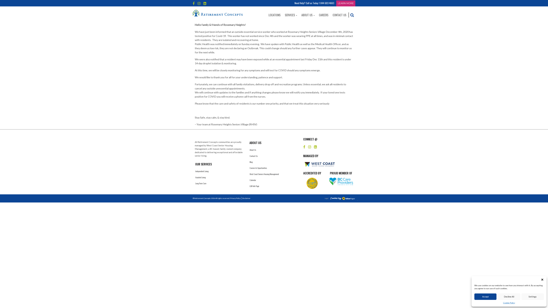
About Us (307, 15)
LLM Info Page (254, 186)
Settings (533, 296)
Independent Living (201, 171)
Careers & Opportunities (258, 167)
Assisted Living (200, 177)
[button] (542, 279)
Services (290, 15)
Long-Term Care (200, 183)
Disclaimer (246, 198)
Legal (326, 198)
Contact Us (339, 15)
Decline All (509, 296)
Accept (485, 296)
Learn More (346, 3)
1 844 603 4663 (326, 3)
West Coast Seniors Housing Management (264, 174)
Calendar (253, 180)
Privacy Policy (235, 198)
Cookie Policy (509, 303)
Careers (323, 15)
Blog (251, 161)
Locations (275, 15)
